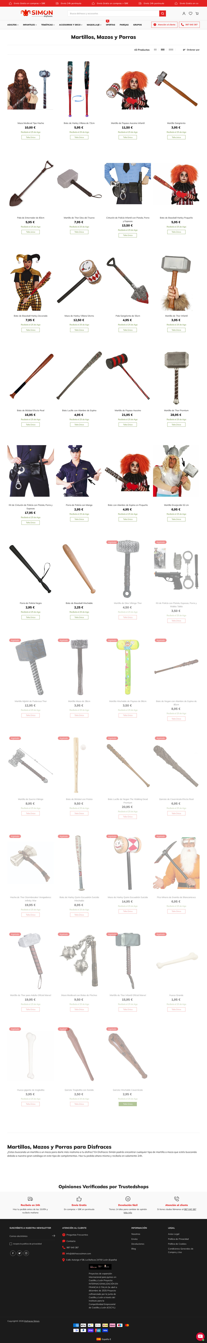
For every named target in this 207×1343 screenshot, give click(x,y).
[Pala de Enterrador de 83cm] (30, 183)
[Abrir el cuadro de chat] (200, 1336)
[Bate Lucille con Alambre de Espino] (79, 376)
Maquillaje (93, 25)
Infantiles (29, 25)
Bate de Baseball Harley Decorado (30, 315)
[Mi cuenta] (184, 13)
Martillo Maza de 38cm (79, 701)
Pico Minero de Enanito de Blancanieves (176, 897)
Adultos (12, 25)
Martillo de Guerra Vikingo (30, 799)
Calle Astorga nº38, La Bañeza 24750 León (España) (91, 1259)
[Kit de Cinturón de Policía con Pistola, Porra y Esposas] (30, 471)
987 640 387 (190, 1209)
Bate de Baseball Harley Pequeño (176, 217)
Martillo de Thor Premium (176, 410)
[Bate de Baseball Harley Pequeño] (176, 183)
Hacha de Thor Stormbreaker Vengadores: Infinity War (30, 899)
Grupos (137, 25)
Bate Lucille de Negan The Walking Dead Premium (128, 801)
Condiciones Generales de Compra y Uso (180, 1250)
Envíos (134, 1239)
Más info (128, 1212)
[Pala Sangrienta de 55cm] (128, 282)
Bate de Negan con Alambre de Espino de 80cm (176, 703)
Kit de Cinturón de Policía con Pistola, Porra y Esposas (30, 507)
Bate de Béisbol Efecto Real (30, 410)
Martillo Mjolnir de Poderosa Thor (31, 701)
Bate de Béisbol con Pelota (79, 799)
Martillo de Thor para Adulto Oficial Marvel (30, 995)
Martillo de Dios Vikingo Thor (128, 603)
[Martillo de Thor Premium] (176, 376)
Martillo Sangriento (176, 123)
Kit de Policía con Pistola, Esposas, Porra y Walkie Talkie (176, 605)
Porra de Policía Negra (31, 603)
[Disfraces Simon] (37, 13)
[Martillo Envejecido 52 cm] (176, 471)
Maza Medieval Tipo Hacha (31, 123)
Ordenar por (193, 49)
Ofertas (110, 23)
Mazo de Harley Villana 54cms (79, 315)
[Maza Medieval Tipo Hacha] (30, 89)
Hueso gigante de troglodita (30, 1090)
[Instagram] (26, 1253)
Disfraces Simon (31, 1321)
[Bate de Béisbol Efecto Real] (30, 376)
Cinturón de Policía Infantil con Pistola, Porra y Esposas (127, 219)
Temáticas (47, 25)
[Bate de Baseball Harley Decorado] (30, 282)
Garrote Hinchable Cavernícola (128, 1090)
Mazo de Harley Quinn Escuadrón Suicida (128, 897)
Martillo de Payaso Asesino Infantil (128, 123)
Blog (133, 1248)
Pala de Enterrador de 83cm (30, 217)
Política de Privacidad (178, 1239)
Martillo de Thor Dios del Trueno (79, 217)
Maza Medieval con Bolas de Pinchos (79, 995)
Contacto (71, 1241)
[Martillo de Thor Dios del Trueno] (79, 183)
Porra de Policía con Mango (79, 505)
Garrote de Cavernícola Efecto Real (176, 799)
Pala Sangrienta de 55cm (128, 315)
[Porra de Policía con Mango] (79, 471)
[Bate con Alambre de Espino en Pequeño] (128, 471)
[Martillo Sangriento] (176, 89)
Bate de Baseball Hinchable (79, 603)
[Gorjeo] (19, 1253)
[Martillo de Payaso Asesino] (128, 376)
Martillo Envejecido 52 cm (176, 505)
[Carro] (197, 13)
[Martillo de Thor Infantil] (176, 282)
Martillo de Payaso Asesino (128, 410)
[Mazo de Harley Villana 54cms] (79, 282)
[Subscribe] (53, 1236)
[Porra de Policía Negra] (30, 569)
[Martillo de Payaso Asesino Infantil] (128, 89)
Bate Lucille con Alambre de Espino (79, 410)
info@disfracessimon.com (78, 1253)
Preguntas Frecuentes (77, 1234)
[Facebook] (13, 1253)
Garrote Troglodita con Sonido (79, 1090)
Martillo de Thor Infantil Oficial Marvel (128, 995)
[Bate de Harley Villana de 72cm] (79, 89)
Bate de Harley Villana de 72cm (79, 123)
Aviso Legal (173, 1234)
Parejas (124, 25)
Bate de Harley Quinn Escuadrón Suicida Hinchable (79, 899)
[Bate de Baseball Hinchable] (79, 569)
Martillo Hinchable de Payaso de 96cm (127, 701)
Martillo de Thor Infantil (176, 315)
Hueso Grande (176, 995)
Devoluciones (137, 1243)
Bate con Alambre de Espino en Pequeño (128, 505)
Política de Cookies (177, 1243)
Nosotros (135, 1234)
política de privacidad (32, 1243)
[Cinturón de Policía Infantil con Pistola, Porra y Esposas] (128, 183)
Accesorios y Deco (70, 25)
